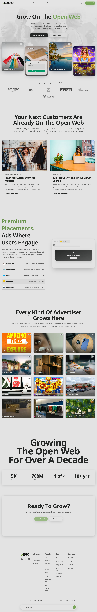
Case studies (60, 561)
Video (46, 576)
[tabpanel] (73, 253)
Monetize (46, 3)
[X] (25, 559)
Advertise (35, 3)
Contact (70, 568)
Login (81, 3)
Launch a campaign (39, 35)
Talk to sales (56, 519)
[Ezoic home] (8, 3)
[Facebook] (22, 559)
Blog (57, 558)
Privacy (61, 600)
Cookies (73, 600)
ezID (46, 585)
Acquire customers (58, 35)
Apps (46, 572)
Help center (59, 565)
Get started (90, 3)
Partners (70, 561)
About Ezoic (71, 558)
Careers (70, 565)
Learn (56, 3)
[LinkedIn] (29, 559)
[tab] (23, 263)
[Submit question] (74, 607)
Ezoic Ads (47, 563)
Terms (67, 600)
